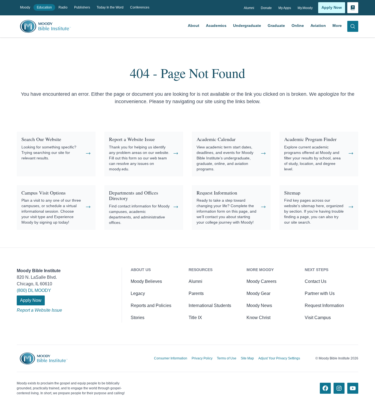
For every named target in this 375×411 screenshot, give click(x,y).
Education (44, 7)
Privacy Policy (202, 358)
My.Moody (305, 8)
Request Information (324, 305)
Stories (137, 317)
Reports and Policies (151, 305)
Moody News (259, 305)
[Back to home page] (47, 358)
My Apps (284, 8)
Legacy (138, 293)
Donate (266, 8)
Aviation (318, 25)
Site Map (247, 358)
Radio (63, 7)
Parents (196, 293)
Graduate (276, 25)
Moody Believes (146, 281)
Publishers (82, 7)
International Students (210, 305)
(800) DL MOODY (34, 290)
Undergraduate (247, 25)
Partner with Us (320, 293)
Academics (216, 25)
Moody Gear (258, 293)
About (193, 25)
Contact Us (315, 281)
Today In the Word (110, 7)
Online (298, 25)
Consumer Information (170, 358)
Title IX (195, 317)
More (337, 25)
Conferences (139, 7)
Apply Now (331, 7)
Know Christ (258, 317)
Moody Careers (261, 281)
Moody (25, 7)
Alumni (249, 8)
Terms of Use (226, 358)
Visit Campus (318, 317)
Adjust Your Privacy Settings (279, 358)
